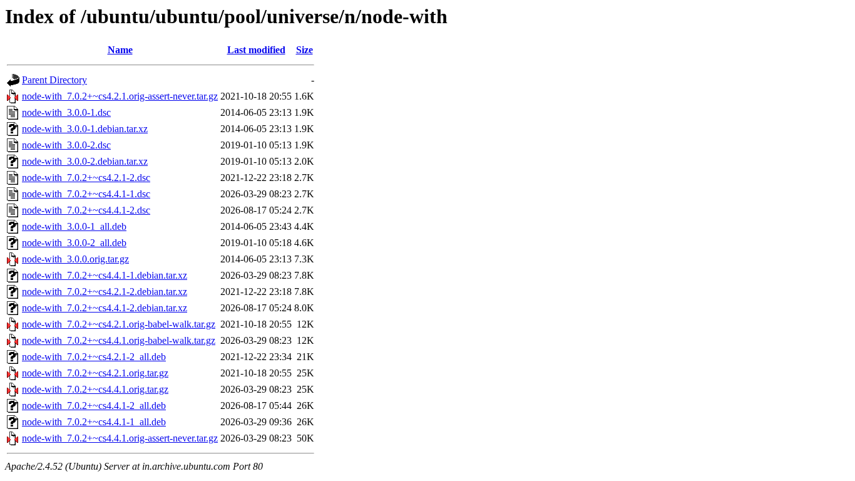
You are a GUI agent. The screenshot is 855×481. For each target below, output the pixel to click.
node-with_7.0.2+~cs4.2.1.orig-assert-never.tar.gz (120, 96)
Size (304, 49)
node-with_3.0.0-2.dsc (66, 145)
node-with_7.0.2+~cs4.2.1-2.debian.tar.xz (104, 291)
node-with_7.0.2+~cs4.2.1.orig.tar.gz (95, 373)
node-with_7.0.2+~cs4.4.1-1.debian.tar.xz (104, 275)
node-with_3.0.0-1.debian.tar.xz (85, 128)
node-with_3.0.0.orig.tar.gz (75, 259)
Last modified (256, 49)
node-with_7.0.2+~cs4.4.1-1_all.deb (94, 421)
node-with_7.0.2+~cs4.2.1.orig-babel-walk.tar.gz (118, 324)
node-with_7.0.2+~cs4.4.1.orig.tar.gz (95, 389)
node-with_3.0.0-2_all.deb (74, 242)
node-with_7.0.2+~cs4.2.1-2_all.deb (94, 356)
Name (120, 49)
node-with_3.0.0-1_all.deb (74, 226)
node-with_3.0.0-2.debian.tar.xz (85, 161)
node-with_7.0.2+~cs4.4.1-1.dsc (86, 194)
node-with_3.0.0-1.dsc (66, 112)
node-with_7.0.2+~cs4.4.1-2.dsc (86, 210)
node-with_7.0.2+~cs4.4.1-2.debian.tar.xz (104, 308)
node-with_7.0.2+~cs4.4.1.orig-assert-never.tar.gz (120, 438)
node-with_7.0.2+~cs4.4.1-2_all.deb (94, 405)
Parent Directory (54, 80)
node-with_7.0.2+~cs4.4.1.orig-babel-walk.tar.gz (118, 340)
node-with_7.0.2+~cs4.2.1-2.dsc (86, 177)
